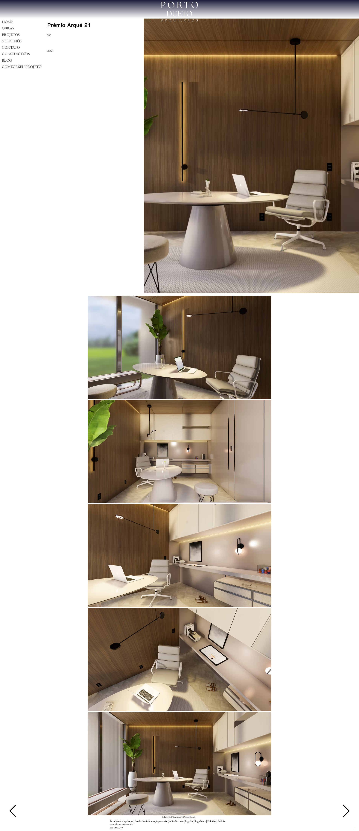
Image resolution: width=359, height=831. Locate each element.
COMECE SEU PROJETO (22, 66)
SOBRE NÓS (12, 41)
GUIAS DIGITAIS (16, 53)
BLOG (7, 60)
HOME (7, 21)
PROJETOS (11, 34)
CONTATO (11, 47)
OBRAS (8, 28)
